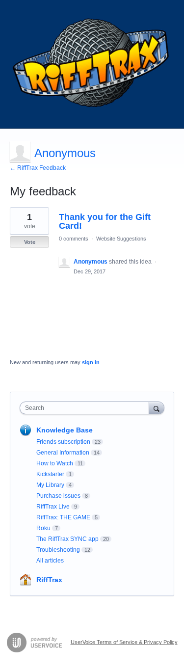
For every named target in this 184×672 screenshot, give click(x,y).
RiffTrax (49, 580)
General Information (62, 452)
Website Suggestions (121, 239)
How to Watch (54, 463)
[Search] (156, 408)
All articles (50, 560)
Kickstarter (50, 474)
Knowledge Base (64, 430)
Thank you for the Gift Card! (105, 221)
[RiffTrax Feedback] (92, 64)
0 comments (73, 239)
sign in (91, 362)
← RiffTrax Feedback (38, 167)
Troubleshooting (58, 549)
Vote (29, 242)
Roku (43, 528)
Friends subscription (63, 441)
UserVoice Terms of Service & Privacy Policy (124, 642)
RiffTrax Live (53, 506)
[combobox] (87, 407)
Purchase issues (58, 495)
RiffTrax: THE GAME (63, 517)
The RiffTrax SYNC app (67, 539)
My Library (50, 485)
